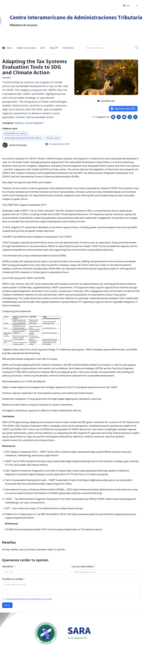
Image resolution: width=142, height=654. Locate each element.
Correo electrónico (84, 566)
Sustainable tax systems (15, 133)
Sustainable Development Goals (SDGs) (22, 138)
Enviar (7, 605)
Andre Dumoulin (18, 145)
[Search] (136, 47)
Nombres (8, 566)
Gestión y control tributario (28, 122)
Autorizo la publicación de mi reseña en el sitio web (29, 598)
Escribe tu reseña (13, 579)
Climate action (53, 138)
